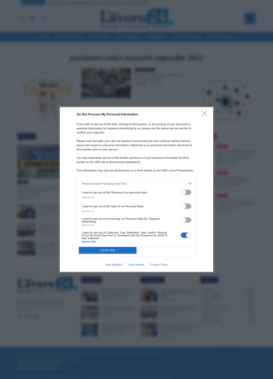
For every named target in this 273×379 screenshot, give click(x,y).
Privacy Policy (159, 264)
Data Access (136, 264)
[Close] (205, 114)
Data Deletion (114, 264)
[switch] (186, 192)
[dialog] (136, 189)
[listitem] (136, 183)
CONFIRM (107, 250)
